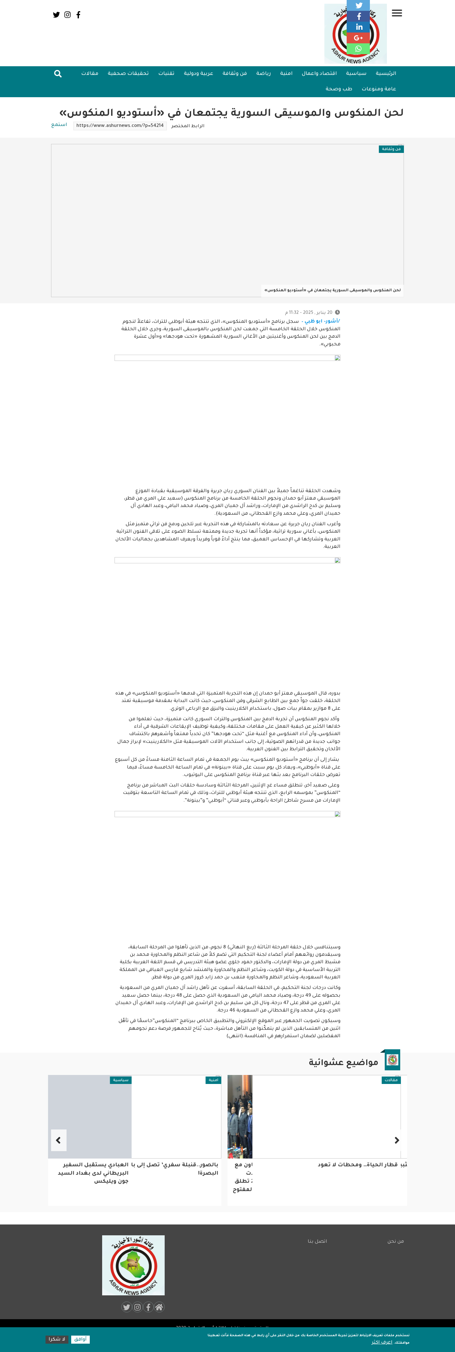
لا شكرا (57, 1339)
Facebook (78, 14)
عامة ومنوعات (379, 89)
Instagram (67, 14)
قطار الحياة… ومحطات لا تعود (361, 1165)
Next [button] (59, 1140)
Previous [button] (396, 1140)
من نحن (396, 1242)
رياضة (263, 74)
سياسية (356, 74)
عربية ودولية (198, 74)
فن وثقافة (235, 74)
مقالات (89, 74)
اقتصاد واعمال (319, 74)
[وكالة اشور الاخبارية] (131, 1265)
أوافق (80, 1339)
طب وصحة (339, 89)
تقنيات (166, 74)
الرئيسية (386, 74)
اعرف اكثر (382, 1343)
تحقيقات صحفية (128, 74)
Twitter (56, 14)
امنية (286, 74)
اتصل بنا (317, 1242)
